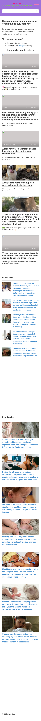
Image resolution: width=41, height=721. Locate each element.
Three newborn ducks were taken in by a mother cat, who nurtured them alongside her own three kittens (20, 255)
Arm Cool (17, 3)
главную (21, 46)
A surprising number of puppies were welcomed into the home (18, 183)
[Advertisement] (20, 387)
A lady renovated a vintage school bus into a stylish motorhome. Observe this (19, 151)
